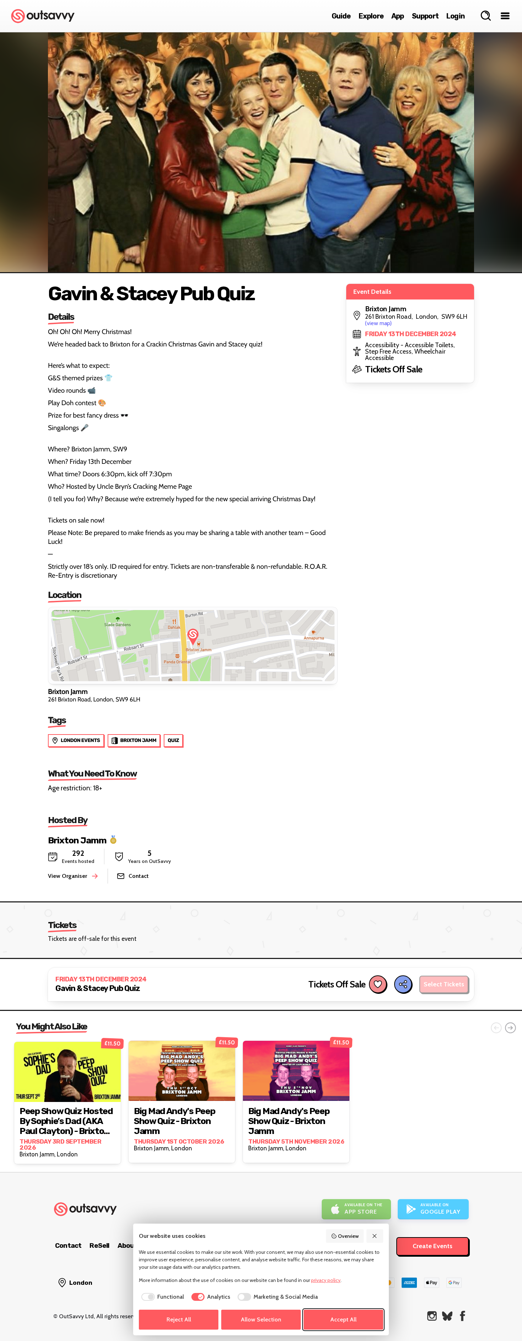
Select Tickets (444, 984)
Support (425, 16)
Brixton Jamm (77, 840)
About (127, 1245)
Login (455, 16)
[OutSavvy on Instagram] (432, 1316)
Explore (371, 16)
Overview (348, 1236)
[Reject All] (375, 1236)
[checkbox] (161, 1297)
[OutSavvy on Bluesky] (447, 1316)
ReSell (99, 1245)
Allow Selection (261, 1319)
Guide (341, 16)
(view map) (378, 323)
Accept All (343, 1319)
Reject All (179, 1319)
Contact (68, 1245)
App (397, 16)
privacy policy (326, 1280)
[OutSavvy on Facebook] (462, 1316)
